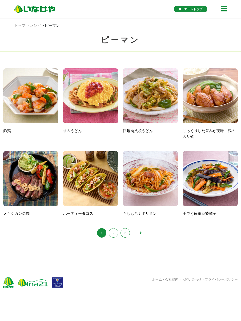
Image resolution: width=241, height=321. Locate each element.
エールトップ (193, 9)
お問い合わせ (191, 279)
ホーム (157, 279)
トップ (19, 25)
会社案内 (171, 279)
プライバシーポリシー (221, 279)
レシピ (35, 25)
